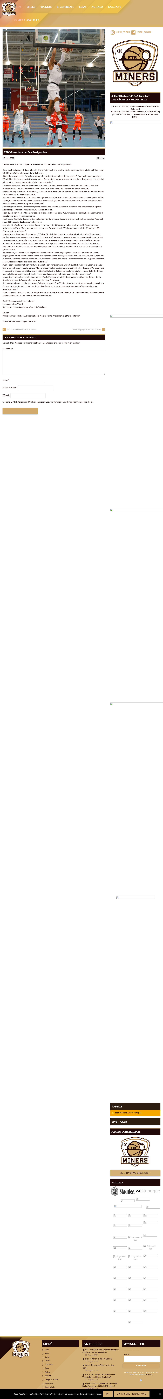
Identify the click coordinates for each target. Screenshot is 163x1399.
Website (6, 395)
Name (6, 380)
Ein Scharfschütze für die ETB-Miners (19, 330)
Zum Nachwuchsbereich (135, 1173)
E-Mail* (127, 1355)
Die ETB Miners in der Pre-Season (98, 1359)
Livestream (65, 6)
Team (82, 6)
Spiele (30, 6)
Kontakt (114, 6)
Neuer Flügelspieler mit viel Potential (88, 330)
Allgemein (100, 158)
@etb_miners (122, 32)
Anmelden (141, 1365)
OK (107, 1394)
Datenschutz (50, 1387)
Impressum (49, 1383)
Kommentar (8, 348)
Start (47, 1350)
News (17, 6)
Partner (97, 6)
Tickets (46, 6)
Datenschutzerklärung (131, 1394)
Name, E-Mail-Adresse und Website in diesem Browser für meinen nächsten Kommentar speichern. (49, 402)
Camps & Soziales (26, 20)
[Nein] (160, 1394)
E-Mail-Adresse (10, 388)
